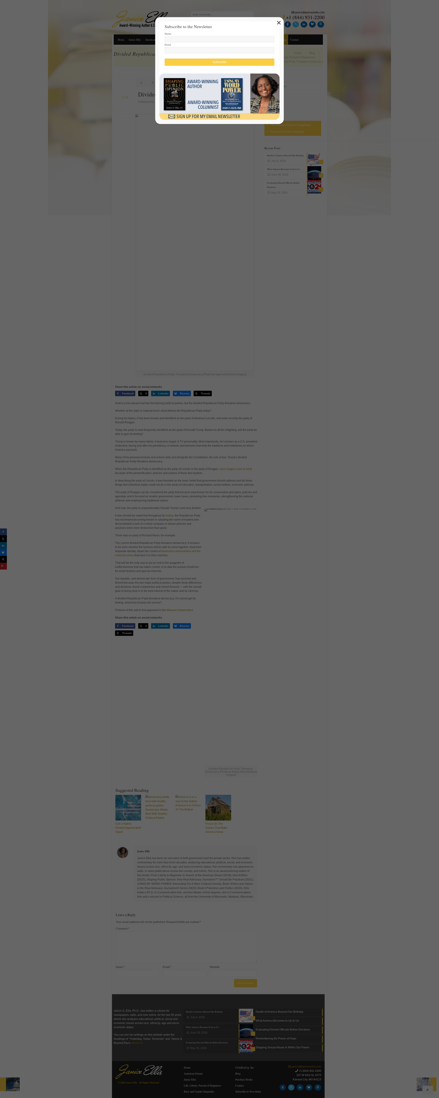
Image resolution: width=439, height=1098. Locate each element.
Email (168, 44)
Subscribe (219, 62)
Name (168, 33)
